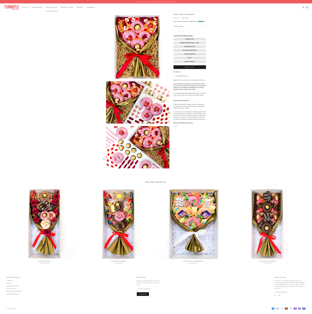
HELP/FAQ (9, 283)
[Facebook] (179, 125)
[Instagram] (279, 295)
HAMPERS (80, 7)
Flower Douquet (44, 261)
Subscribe (143, 294)
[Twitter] (181, 125)
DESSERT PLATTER (67, 7)
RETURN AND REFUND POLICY (14, 291)
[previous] (5, 225)
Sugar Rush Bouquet (119, 261)
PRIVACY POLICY (11, 289)
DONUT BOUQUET (51, 7)
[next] (307, 225)
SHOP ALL (25, 7)
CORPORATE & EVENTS (12, 286)
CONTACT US (10, 281)
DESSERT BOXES (37, 7)
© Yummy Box (10, 308)
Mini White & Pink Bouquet (193, 261)
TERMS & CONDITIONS (12, 294)
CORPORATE (90, 7)
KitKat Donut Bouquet (267, 261)
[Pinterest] (183, 125)
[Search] (303, 7)
